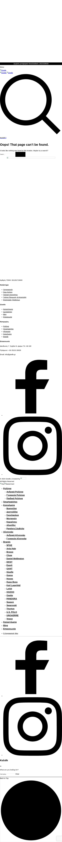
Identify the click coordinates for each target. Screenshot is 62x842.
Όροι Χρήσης (8, 292)
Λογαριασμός (8, 289)
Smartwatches (8, 329)
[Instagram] (32, 474)
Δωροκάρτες (7, 312)
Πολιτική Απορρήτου (10, 295)
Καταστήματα (8, 309)
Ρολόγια (6, 326)
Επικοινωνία (7, 317)
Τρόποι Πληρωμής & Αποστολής (14, 297)
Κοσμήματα (7, 334)
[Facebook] (32, 415)
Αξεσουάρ (6, 331)
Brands (5, 337)
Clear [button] (17, 774)
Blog (4, 314)
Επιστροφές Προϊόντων (11, 300)
